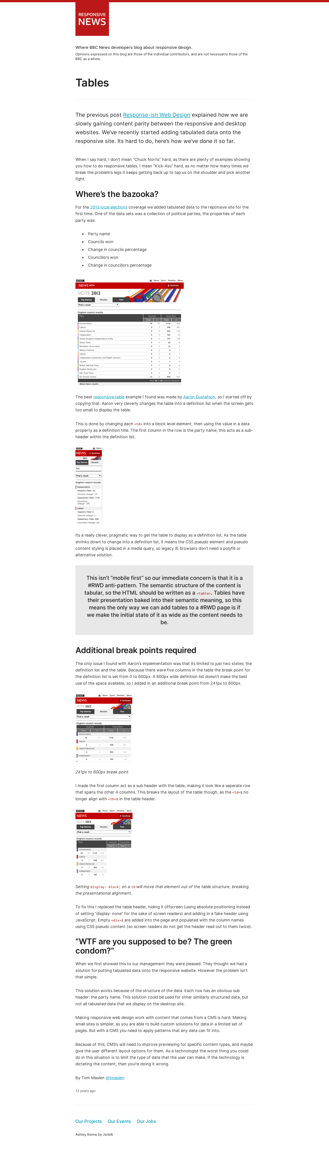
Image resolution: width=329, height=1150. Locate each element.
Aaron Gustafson (199, 397)
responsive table (108, 397)
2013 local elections (108, 207)
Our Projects (88, 1121)
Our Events (119, 1121)
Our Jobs (146, 1121)
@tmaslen (115, 1077)
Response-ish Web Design (156, 115)
